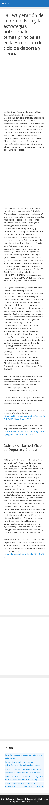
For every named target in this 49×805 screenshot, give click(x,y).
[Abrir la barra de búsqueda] (46, 3)
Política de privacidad (33, 799)
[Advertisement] (24, 84)
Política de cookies (23, 801)
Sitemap (20, 799)
